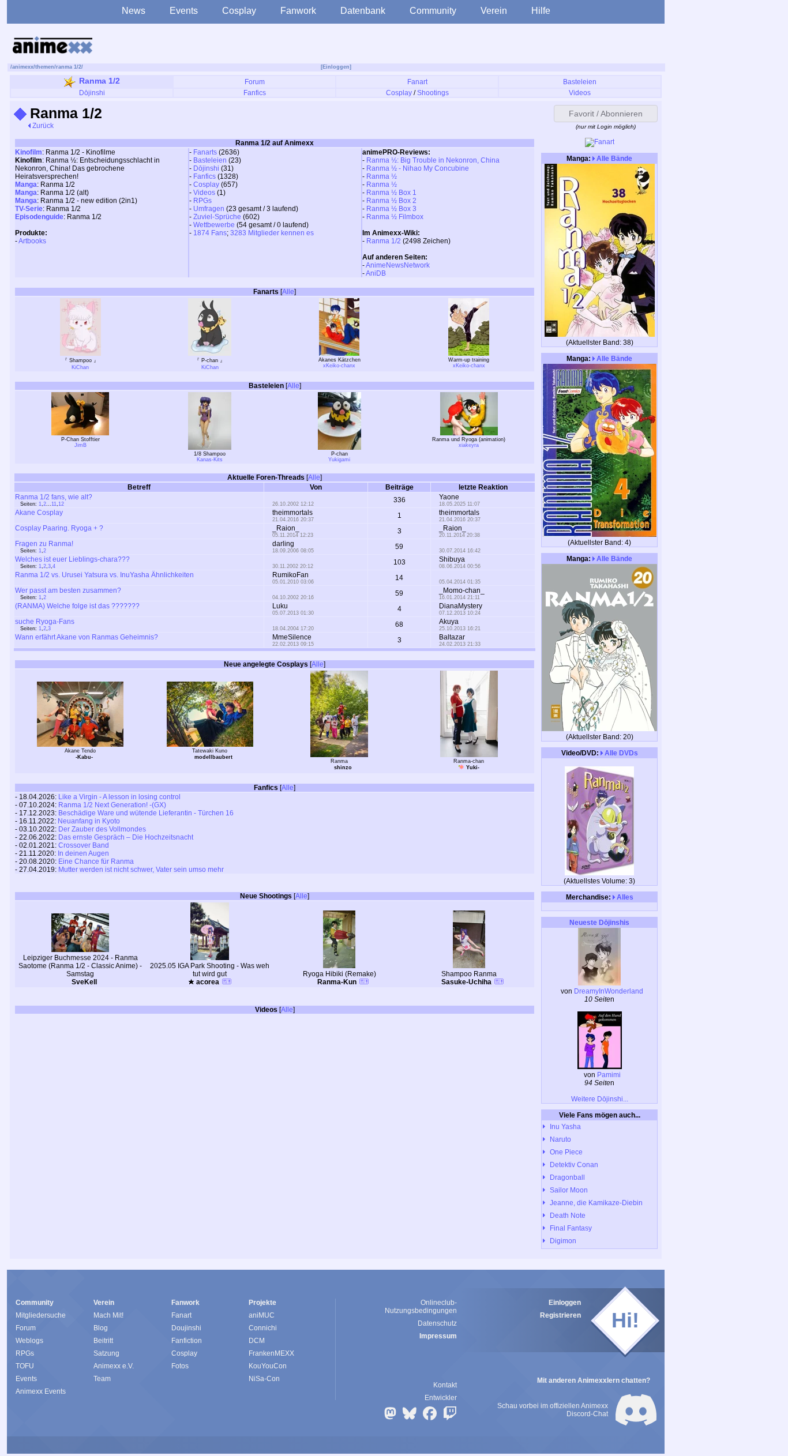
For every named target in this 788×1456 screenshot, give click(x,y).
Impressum (438, 1336)
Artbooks (32, 241)
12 (61, 504)
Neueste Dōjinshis (599, 923)
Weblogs (29, 1341)
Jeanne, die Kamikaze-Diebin (596, 1203)
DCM (257, 1341)
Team (102, 1379)
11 (54, 504)
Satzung (106, 1353)
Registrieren (560, 1315)
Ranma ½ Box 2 (391, 201)
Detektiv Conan (574, 1165)
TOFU (25, 1366)
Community (433, 11)
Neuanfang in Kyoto (89, 821)
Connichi (263, 1328)
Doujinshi (186, 1328)
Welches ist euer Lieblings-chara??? (72, 559)
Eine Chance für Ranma (96, 861)
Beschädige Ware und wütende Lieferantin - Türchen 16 (146, 813)
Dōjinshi (92, 93)
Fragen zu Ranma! (44, 544)
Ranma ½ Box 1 (391, 193)
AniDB (376, 273)
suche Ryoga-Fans (44, 622)
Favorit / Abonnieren (606, 113)
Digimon (563, 1241)
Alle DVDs (620, 753)
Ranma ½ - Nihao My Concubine (417, 168)
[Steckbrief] (226, 982)
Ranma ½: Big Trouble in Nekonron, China (433, 160)
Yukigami (339, 459)
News (133, 11)
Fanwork (298, 11)
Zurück (42, 126)
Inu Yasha (565, 1127)
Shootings (433, 93)
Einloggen (565, 1303)
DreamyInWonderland (608, 991)
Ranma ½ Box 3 (391, 209)
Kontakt (445, 1385)
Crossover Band (83, 845)
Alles (624, 897)
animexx (22, 67)
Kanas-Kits (210, 459)
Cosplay (239, 11)
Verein (494, 11)
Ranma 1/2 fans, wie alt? (53, 497)
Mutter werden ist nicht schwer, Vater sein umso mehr (141, 870)
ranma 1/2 (68, 67)
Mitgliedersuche (41, 1315)
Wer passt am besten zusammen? (68, 590)
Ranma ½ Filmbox (394, 217)
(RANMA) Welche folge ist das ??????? (77, 606)
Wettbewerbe (214, 225)
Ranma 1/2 (99, 80)
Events (184, 11)
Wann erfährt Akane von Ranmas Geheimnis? (86, 637)
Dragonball (567, 1177)
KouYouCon (268, 1366)
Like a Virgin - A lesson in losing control (119, 797)
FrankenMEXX (271, 1353)
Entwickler (441, 1398)
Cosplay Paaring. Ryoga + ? (59, 528)
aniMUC (262, 1315)
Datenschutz (437, 1323)
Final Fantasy (571, 1228)
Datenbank (362, 11)
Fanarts (205, 152)
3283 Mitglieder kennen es (272, 233)
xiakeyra (469, 445)
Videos (580, 93)
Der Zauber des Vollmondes (102, 829)
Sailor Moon (569, 1190)
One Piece (566, 1152)
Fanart (417, 82)
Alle (288, 292)
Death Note (568, 1216)
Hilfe (540, 11)
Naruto (560, 1139)
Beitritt (103, 1341)
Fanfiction (186, 1341)
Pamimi (609, 1075)
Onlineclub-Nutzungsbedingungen (421, 1307)
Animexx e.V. (113, 1366)
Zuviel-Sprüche (217, 217)
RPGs (202, 201)
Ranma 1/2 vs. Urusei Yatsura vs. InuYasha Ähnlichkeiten (104, 575)
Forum (255, 82)
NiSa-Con (264, 1379)
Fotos (180, 1366)
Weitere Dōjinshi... (599, 1099)
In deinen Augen (83, 853)
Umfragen (208, 209)
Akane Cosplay (39, 513)
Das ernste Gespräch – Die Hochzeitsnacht (125, 837)
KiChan (80, 367)
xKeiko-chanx (339, 365)
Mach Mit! (108, 1315)
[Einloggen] (336, 67)
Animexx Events (41, 1391)
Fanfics (254, 93)
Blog (100, 1328)
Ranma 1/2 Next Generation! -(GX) (112, 805)
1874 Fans (210, 233)
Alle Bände (613, 159)
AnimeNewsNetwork (398, 265)
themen (44, 67)
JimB (80, 445)
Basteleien (579, 82)
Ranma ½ (381, 176)
